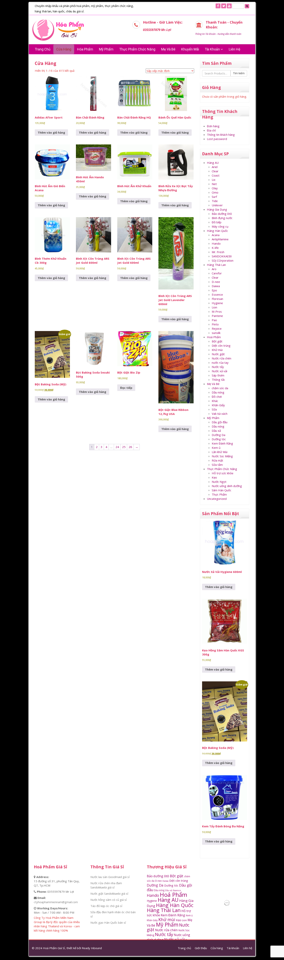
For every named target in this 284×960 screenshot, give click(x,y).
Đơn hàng (213, 126)
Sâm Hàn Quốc (221, 490)
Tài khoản (213, 49)
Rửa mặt (217, 460)
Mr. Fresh (218, 252)
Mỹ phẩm (106, 49)
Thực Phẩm (219, 494)
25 (124, 447)
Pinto (215, 324)
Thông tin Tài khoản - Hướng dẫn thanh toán (218, 34)
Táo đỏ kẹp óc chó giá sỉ (106, 906)
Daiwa (216, 286)
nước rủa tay (220, 362)
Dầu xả (216, 431)
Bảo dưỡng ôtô (222, 214)
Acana (215, 235)
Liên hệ (234, 49)
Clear (215, 171)
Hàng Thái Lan (216, 265)
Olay (215, 188)
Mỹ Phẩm (213, 418)
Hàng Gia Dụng (217, 209)
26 (130, 447)
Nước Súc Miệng (222, 456)
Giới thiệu (201, 948)
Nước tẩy (218, 367)
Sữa (214, 409)
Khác (215, 401)
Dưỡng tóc (219, 439)
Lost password (217, 139)
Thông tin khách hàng (221, 135)
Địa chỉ (211, 130)
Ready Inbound (92, 948)
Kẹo (214, 477)
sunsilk (216, 333)
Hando (216, 243)
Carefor (217, 273)
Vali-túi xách (219, 414)
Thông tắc (218, 379)
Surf (214, 197)
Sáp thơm (218, 375)
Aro (214, 269)
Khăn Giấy (218, 405)
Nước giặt (218, 354)
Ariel (215, 167)
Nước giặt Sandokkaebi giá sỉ (109, 893)
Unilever (217, 205)
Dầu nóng (218, 392)
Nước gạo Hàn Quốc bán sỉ (108, 922)
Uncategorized (217, 499)
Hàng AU (213, 163)
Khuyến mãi (190, 49)
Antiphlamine (220, 239)
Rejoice (217, 328)
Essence (217, 294)
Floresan (217, 299)
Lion (214, 307)
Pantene (217, 316)
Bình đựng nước (222, 218)
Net (214, 184)
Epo (214, 290)
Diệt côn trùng (221, 345)
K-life (215, 248)
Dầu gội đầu (219, 422)
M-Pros (217, 311)
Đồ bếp (216, 222)
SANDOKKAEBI (222, 256)
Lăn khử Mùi (219, 452)
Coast (215, 175)
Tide (215, 201)
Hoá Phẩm (214, 337)
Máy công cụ (220, 226)
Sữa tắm (217, 465)
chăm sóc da (220, 388)
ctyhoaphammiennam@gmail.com (56, 902)
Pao (214, 320)
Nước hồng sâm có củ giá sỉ (108, 900)
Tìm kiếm (239, 73)
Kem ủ (216, 448)
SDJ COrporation (222, 260)
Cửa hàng (63, 49)
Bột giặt (217, 341)
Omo (215, 192)
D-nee (216, 282)
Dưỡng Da (218, 435)
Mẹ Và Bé (168, 49)
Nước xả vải (219, 371)
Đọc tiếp (126, 388)
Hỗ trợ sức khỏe (222, 473)
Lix (213, 180)
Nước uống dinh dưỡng (227, 486)
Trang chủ (42, 49)
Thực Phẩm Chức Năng (137, 49)
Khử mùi (217, 350)
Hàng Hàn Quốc (217, 231)
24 (117, 447)
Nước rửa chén (221, 358)
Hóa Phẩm (85, 49)
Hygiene (217, 303)
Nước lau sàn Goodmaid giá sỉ (110, 877)
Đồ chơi (217, 397)
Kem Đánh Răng (222, 443)
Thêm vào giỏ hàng (51, 132)
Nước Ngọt (219, 482)
